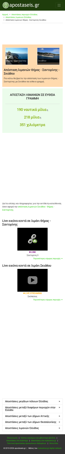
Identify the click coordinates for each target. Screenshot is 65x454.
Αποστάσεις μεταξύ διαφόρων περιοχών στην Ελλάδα (32, 409)
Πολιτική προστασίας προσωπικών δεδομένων (26, 443)
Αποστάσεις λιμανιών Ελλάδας (18, 17)
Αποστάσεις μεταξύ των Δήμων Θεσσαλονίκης (32, 422)
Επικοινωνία (12, 438)
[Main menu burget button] (59, 5)
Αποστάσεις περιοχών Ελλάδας (24, 15)
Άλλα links (53, 443)
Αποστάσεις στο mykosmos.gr (43, 441)
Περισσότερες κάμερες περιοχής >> (48, 259)
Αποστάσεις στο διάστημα (17, 441)
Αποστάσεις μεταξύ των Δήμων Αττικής (32, 416)
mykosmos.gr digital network (50, 448)
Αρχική (5, 15)
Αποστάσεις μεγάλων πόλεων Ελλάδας (32, 401)
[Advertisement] (32, 33)
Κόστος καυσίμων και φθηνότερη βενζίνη (38, 438)
